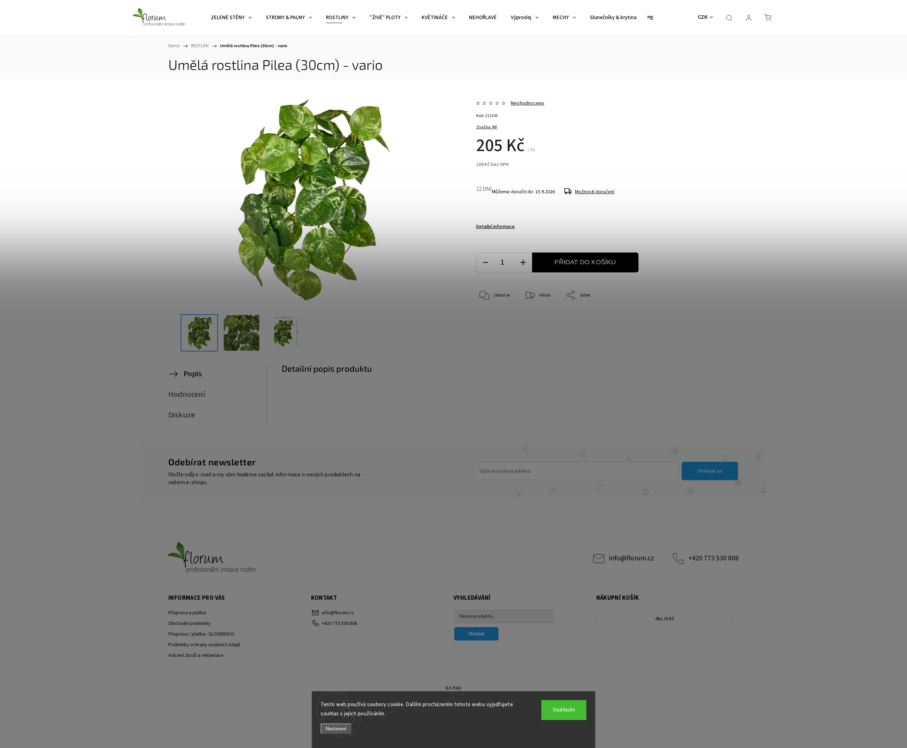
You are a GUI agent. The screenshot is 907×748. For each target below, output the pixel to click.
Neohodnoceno (527, 103)
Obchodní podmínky (189, 623)
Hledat (476, 634)
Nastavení (336, 728)
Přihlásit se (710, 471)
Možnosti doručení (594, 191)
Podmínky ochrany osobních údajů (204, 644)
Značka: (486, 127)
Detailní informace (495, 226)
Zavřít (704, 319)
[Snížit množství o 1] (485, 262)
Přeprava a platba (187, 612)
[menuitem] (231, 17)
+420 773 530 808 (713, 558)
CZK (703, 17)
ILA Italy (454, 688)
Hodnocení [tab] (186, 394)
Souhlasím (564, 710)
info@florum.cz (631, 558)
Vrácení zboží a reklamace (196, 655)
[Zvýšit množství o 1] (523, 262)
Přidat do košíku (585, 262)
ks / (664, 618)
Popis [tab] (193, 373)
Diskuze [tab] (181, 415)
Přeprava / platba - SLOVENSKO (201, 634)
